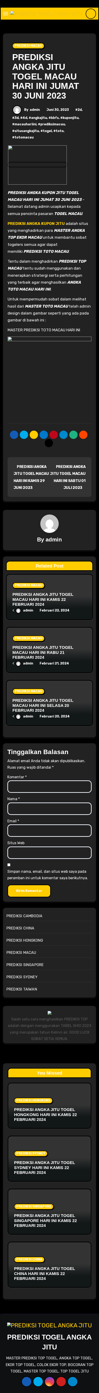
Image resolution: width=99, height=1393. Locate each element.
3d (17, 118)
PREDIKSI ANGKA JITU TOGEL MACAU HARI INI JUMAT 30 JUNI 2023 (45, 76)
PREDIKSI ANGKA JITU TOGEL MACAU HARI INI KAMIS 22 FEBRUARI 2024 (42, 599)
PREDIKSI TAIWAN (21, 989)
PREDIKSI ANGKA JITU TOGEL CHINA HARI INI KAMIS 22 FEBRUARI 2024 (44, 1273)
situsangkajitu (27, 131)
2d (80, 110)
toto (60, 131)
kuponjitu (71, 118)
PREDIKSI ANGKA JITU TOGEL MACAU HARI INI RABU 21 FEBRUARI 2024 (42, 652)
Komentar (17, 777)
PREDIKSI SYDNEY (22, 977)
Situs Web (15, 843)
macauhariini (25, 124)
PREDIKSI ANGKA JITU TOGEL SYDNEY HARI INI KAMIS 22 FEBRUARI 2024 (44, 1167)
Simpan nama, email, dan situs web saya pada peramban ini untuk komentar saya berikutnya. (47, 874)
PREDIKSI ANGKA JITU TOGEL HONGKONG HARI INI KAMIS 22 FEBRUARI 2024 (45, 1114)
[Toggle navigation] (5, 13)
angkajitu (39, 118)
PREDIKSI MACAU (28, 46)
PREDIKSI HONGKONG (24, 940)
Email (13, 821)
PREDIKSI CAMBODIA (24, 916)
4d (25, 118)
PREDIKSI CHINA (20, 928)
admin (35, 110)
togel (47, 131)
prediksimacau (52, 124)
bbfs (55, 118)
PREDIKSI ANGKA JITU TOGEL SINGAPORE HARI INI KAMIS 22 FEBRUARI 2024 (45, 1220)
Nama (13, 799)
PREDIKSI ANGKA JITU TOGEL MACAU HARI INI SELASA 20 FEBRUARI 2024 (42, 705)
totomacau (24, 137)
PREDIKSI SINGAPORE (25, 965)
